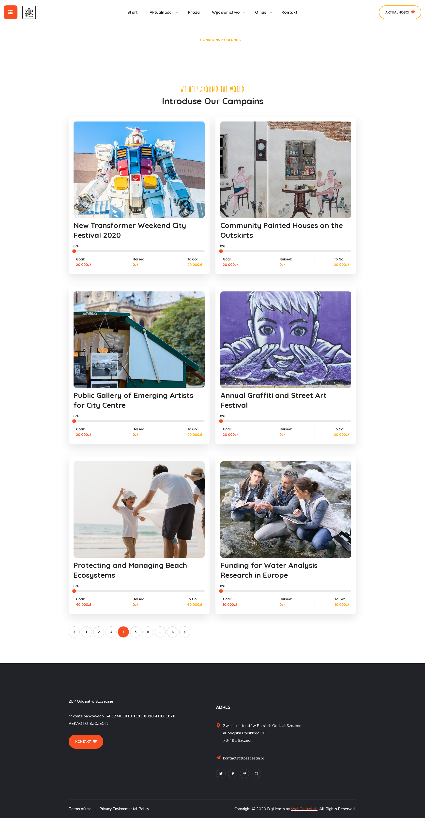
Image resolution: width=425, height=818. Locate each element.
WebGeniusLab (304, 809)
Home (189, 40)
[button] (400, 12)
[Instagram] (256, 773)
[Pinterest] (244, 773)
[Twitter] (221, 773)
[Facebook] (232, 773)
